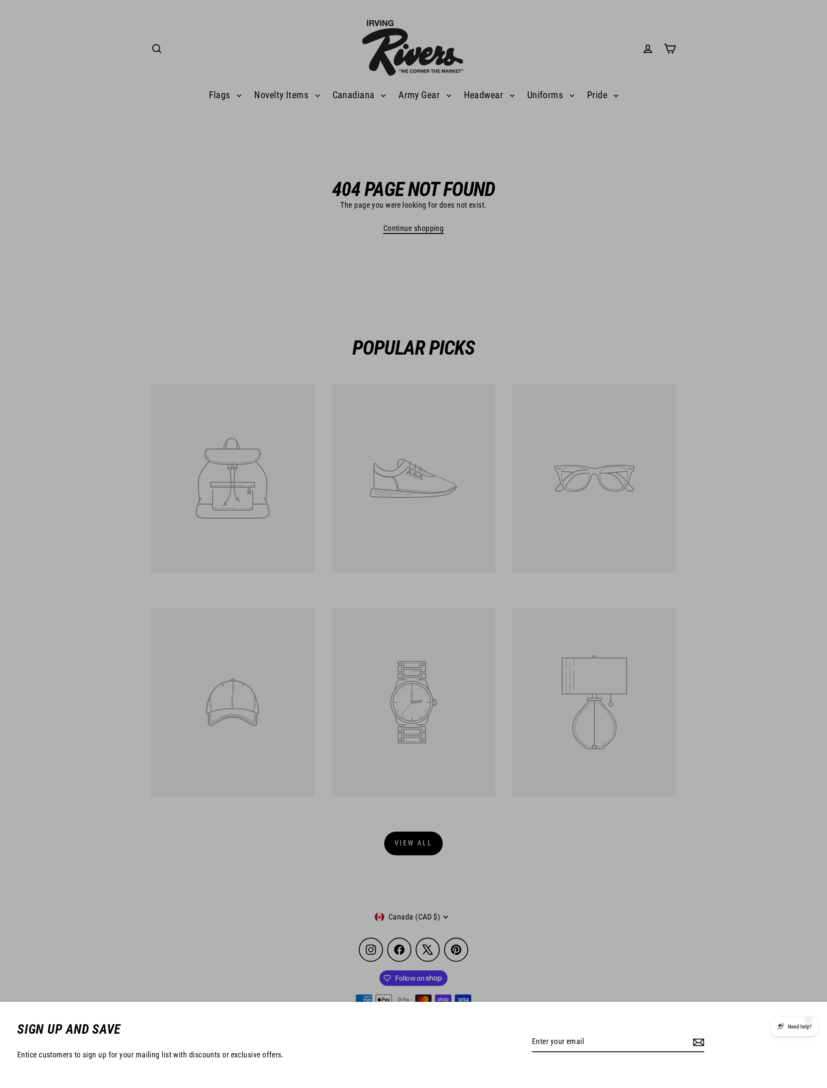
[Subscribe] (697, 1042)
